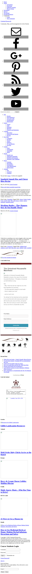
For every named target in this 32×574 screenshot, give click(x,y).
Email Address (7, 319)
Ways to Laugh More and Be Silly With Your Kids (16, 365)
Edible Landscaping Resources (13, 426)
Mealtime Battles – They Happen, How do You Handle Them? (14, 206)
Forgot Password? (5, 558)
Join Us (2, 561)
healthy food (7, 200)
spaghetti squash (10, 202)
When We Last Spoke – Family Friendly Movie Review (17, 359)
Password (3, 552)
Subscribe (16, 325)
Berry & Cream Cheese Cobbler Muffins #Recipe (13, 482)
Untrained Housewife (6, 21)
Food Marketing (16, 375)
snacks (25, 200)
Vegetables (9, 199)
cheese (21, 199)
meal (18, 248)
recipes (21, 200)
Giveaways (10, 246)
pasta (25, 248)
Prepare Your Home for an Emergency (13, 366)
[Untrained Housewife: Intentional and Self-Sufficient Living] (16, 388)
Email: (2, 569)
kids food (13, 248)
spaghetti (3, 202)
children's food (4, 248)
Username (3, 549)
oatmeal (21, 248)
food (9, 248)
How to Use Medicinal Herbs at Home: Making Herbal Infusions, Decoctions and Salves (14, 532)
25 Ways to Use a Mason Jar (12, 519)
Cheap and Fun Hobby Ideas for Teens (13, 363)
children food (23, 246)
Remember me (10, 555)
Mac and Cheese (15, 200)
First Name (6, 313)
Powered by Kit (16, 330)
